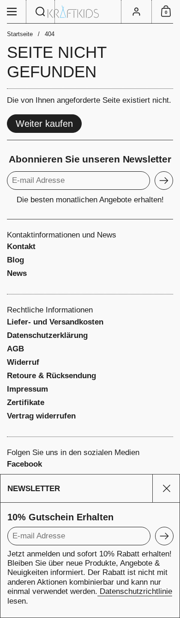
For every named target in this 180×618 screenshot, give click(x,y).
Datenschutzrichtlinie (134, 591)
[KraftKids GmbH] (90, 12)
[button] (40, 11)
